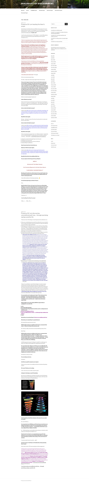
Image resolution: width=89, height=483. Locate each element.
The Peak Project (42, 10)
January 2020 (53, 86)
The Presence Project (58, 10)
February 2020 (53, 84)
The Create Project (24, 12)
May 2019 (52, 102)
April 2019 (52, 104)
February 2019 (53, 107)
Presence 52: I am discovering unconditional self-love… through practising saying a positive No (34, 215)
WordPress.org (53, 147)
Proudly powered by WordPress (26, 480)
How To (27, 10)
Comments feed (53, 145)
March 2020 (53, 82)
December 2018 (53, 111)
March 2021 (53, 59)
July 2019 (52, 98)
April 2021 (52, 57)
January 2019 (53, 109)
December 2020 (54, 65)
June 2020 (53, 77)
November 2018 (54, 113)
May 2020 (52, 79)
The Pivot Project (50, 10)
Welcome (22, 10)
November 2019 (54, 90)
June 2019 (52, 100)
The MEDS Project (34, 10)
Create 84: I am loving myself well (56, 41)
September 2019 (54, 94)
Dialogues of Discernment (37, 3)
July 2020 (52, 75)
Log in (52, 141)
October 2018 (53, 115)
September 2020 (54, 71)
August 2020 (53, 73)
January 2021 (53, 63)
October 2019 (53, 92)
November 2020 (54, 67)
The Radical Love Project (55, 135)
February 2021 (53, 61)
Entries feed (53, 143)
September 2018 (54, 117)
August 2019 (53, 96)
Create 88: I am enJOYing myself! (56, 30)
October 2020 (53, 69)
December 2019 (53, 88)
